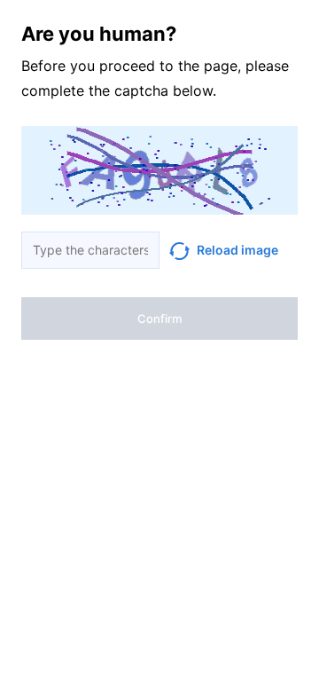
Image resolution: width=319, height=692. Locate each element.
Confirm (159, 318)
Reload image (237, 249)
